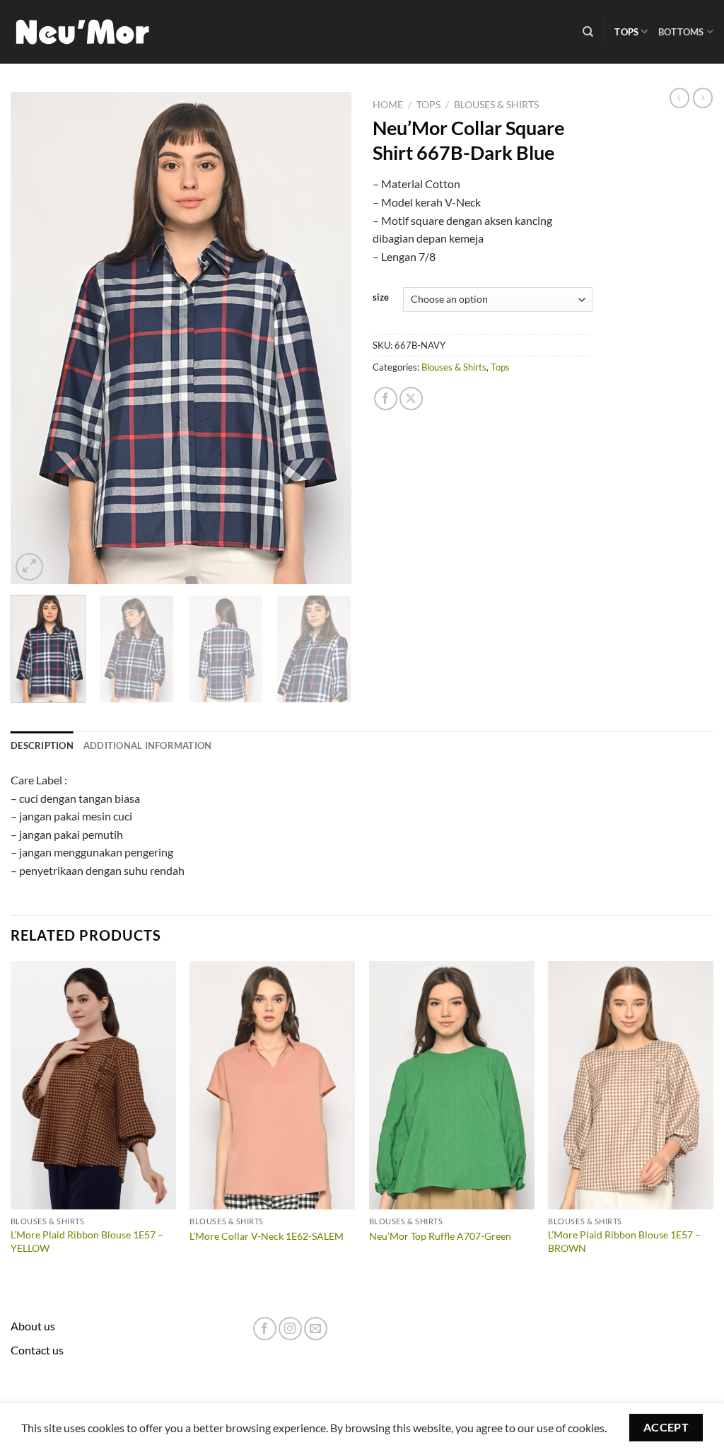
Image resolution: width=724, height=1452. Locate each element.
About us (33, 1325)
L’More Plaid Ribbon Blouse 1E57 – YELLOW (87, 1241)
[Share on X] (411, 398)
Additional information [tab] (147, 745)
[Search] (588, 31)
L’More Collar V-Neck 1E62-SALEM (266, 1236)
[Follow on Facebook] (264, 1328)
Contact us (37, 1350)
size (381, 298)
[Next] (326, 338)
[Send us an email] (315, 1328)
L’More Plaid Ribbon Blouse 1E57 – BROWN (624, 1241)
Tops (626, 31)
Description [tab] (42, 745)
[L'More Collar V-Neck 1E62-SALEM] (272, 1085)
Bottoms (681, 31)
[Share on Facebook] (385, 398)
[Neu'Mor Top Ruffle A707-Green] (452, 1085)
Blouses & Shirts (496, 104)
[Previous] (35, 338)
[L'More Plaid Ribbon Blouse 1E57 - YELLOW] (93, 1085)
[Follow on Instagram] (290, 1328)
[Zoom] (29, 567)
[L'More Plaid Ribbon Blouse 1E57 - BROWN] (630, 1085)
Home (388, 104)
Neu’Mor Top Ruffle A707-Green (440, 1236)
